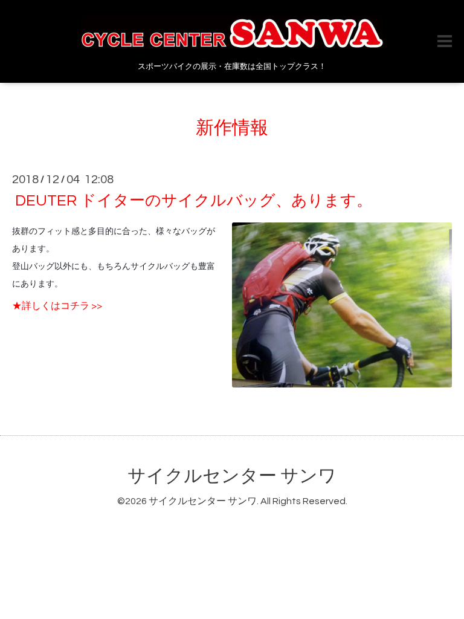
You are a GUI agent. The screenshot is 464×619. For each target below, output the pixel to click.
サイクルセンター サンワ (232, 476)
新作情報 (232, 127)
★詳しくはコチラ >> (57, 306)
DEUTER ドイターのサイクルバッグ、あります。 (193, 201)
